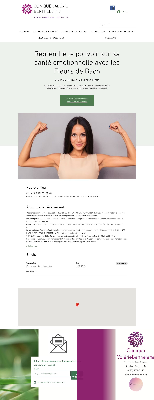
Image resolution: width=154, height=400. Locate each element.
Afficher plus (31, 246)
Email (36, 369)
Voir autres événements (77, 102)
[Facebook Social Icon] (112, 8)
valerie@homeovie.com (136, 374)
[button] (122, 31)
